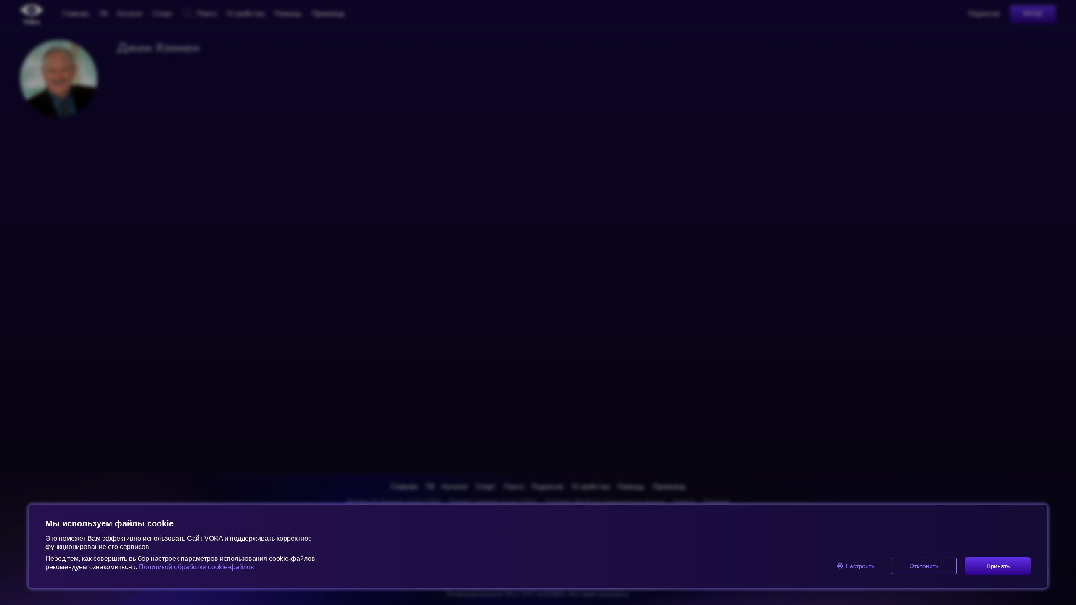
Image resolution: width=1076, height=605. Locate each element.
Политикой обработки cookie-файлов (196, 567)
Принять (998, 566)
